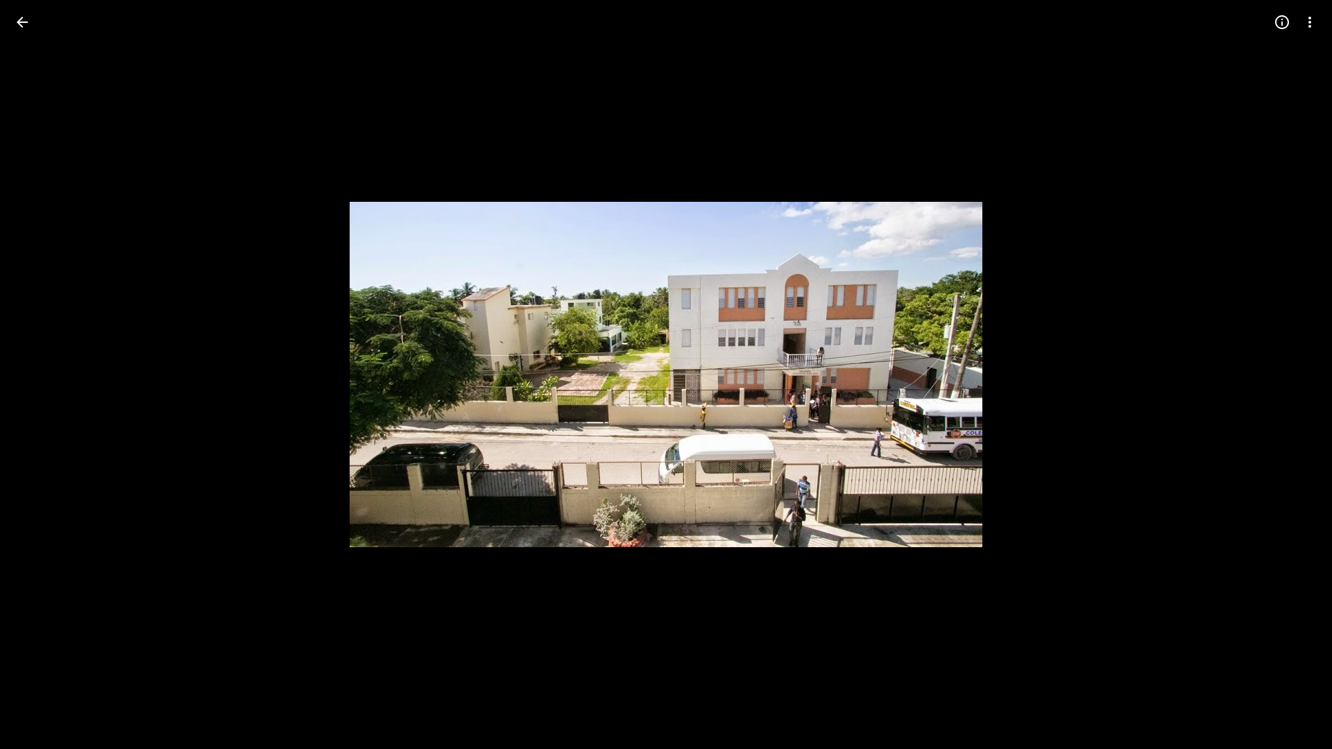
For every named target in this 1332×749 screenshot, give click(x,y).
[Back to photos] (22, 22)
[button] (38, 374)
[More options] (1310, 22)
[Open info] (1282, 22)
